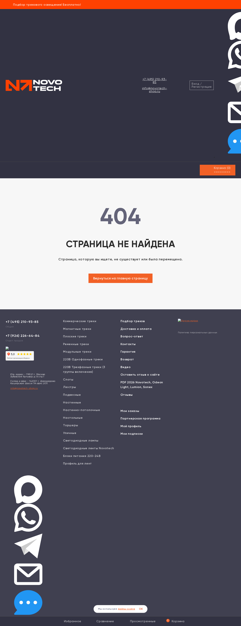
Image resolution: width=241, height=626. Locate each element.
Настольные (73, 417)
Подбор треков (132, 321)
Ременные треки (76, 344)
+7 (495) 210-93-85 (155, 80)
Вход (195, 83)
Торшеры (70, 425)
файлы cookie (126, 609)
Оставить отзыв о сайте (140, 374)
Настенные (72, 402)
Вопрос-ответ (131, 336)
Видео (125, 367)
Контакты (128, 344)
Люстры (69, 387)
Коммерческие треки (79, 321)
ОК (141, 609)
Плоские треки (75, 336)
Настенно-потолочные (81, 410)
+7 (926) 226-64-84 (23, 336)
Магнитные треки (77, 329)
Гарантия (128, 351)
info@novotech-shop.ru (154, 89)
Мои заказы (129, 411)
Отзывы (126, 394)
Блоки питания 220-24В (82, 456)
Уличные (69, 433)
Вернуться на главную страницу (120, 278)
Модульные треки (77, 351)
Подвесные (72, 394)
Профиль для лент (77, 463)
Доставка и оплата (136, 329)
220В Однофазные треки (83, 359)
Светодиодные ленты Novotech (88, 448)
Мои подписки (131, 433)
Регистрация (201, 86)
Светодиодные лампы (80, 440)
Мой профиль (130, 426)
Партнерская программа (140, 418)
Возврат (127, 359)
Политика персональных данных (197, 332)
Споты (68, 379)
